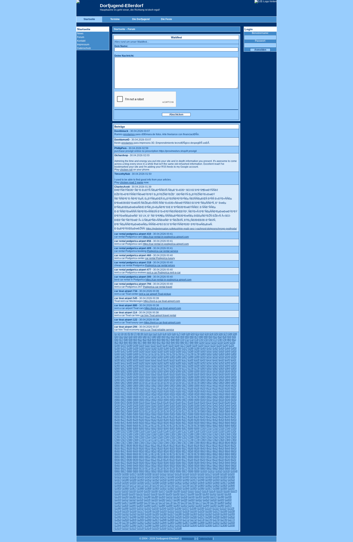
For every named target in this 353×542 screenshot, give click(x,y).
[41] (168, 336)
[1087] (133, 488)
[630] (141, 419)
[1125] (168, 494)
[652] (154, 422)
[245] (233, 362)
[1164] (220, 499)
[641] (209, 419)
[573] (160, 411)
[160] (203, 351)
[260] (203, 365)
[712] (153, 431)
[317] (184, 374)
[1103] (132, 491)
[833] (160, 448)
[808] (129, 445)
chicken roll (126, 169)
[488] (129, 399)
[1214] (117, 511)
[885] (233, 454)
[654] (166, 422)
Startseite (89, 19)
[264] (227, 365)
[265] (233, 365)
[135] (172, 348)
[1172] (162, 502)
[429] (135, 391)
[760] (203, 436)
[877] (184, 454)
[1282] (148, 522)
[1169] (139, 502)
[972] (154, 468)
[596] (178, 414)
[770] (141, 439)
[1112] (198, 491)
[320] (203, 374)
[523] (221, 402)
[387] (123, 385)
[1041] (148, 479)
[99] (196, 342)
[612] (153, 416)
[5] (128, 334)
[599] (197, 414)
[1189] (169, 505)
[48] (201, 336)
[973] (160, 468)
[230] (141, 362)
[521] (209, 402)
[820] (203, 445)
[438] (190, 391)
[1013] (178, 474)
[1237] (170, 514)
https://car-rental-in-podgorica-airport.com (166, 236)
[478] (190, 396)
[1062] (185, 482)
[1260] (223, 516)
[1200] (132, 508)
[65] (159, 339)
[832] (154, 448)
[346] (117, 379)
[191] (148, 356)
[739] (197, 434)
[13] (160, 334)
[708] (129, 431)
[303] (221, 371)
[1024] (140, 476)
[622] (215, 416)
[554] (166, 408)
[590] (141, 414)
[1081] (208, 485)
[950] (141, 465)
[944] (227, 462)
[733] (160, 434)
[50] (210, 336)
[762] (215, 436)
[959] (197, 465)
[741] (209, 434)
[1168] (132, 502)
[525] (233, 402)
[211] (147, 359)
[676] (178, 425)
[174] (166, 354)
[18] (183, 334)
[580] (203, 411)
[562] (215, 408)
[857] (184, 451)
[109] (135, 345)
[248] (129, 365)
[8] (138, 334)
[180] (203, 354)
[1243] (216, 514)
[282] (215, 368)
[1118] (117, 494)
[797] (184, 442)
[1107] (162, 491)
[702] (215, 428)
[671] (148, 425)
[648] (129, 422)
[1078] (185, 485)
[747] (123, 436)
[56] (116, 339)
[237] (184, 362)
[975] (172, 468)
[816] (178, 445)
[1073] (148, 485)
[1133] (227, 494)
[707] (123, 431)
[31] (121, 336)
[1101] (117, 491)
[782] (215, 439)
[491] (148, 399)
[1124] (161, 494)
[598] (190, 414)
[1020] (231, 474)
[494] (166, 399)
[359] (197, 379)
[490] (141, 399)
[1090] (155, 488)
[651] (148, 422)
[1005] (117, 474)
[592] (154, 414)
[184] (227, 354)
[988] (129, 471)
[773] (160, 439)
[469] (135, 396)
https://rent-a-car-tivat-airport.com (161, 301)
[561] (209, 408)
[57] (121, 339)
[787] (123, 442)
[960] (203, 465)
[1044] (170, 479)
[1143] (184, 496)
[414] (166, 388)
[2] (119, 334)
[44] (182, 336)
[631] (148, 419)
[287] (123, 371)
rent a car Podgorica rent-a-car (164, 272)
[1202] (147, 508)
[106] (117, 345)
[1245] (231, 514)
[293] (160, 371)
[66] (163, 339)
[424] (227, 388)
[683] (221, 425)
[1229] (231, 511)
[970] (141, 468)
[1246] (117, 516)
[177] (184, 354)
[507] (123, 402)
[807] (123, 445)
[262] (215, 365)
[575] (172, 411)
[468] (129, 396)
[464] (227, 394)
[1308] (223, 525)
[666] (117, 425)
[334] (166, 376)
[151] (148, 351)
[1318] (178, 528)
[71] (187, 339)
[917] (184, 459)
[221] (209, 359)
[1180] (220, 502)
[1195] (213, 505)
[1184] (132, 505)
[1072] (140, 485)
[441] (209, 391)
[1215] (125, 511)
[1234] (148, 514)
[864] (227, 451)
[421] (209, 388)
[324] (227, 374)
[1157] (169, 499)
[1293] (231, 522)
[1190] (176, 505)
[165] (233, 351)
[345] (233, 376)
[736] (178, 434)
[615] (172, 416)
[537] (184, 405)
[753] (160, 436)
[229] (135, 362)
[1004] (233, 471)
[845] (233, 448)
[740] (203, 434)
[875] (172, 454)
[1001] (211, 471)
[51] (215, 336)
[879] (197, 454)
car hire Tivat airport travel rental (158, 315)
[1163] (213, 499)
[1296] (133, 525)
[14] (164, 334)
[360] (203, 379)
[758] (190, 436)
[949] (135, 465)
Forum (80, 37)
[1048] (201, 479)
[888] (129, 456)
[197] (184, 356)
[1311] (125, 528)
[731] (148, 434)
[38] (154, 336)
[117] (182, 345)
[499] (197, 399)
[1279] (125, 522)
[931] (148, 462)
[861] (209, 451)
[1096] (201, 488)
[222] (215, 359)
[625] (233, 416)
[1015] (193, 474)
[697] (184, 428)
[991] (148, 471)
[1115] (219, 491)
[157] (184, 351)
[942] (215, 462)
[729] (135, 434)
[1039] (133, 479)
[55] (234, 336)
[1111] (191, 491)
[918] (190, 459)
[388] (129, 385)
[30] (116, 336)
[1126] (176, 494)
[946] (117, 465)
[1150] (117, 499)
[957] (184, 465)
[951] (148, 465)
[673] (160, 425)
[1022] (125, 476)
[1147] (213, 496)
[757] (184, 436)
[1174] (176, 502)
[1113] (205, 491)
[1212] (223, 508)
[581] (209, 411)
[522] (215, 402)
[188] (129, 356)
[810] (141, 445)
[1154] (147, 499)
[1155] (154, 499)
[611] (147, 416)
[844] (227, 448)
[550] (141, 408)
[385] (233, 382)
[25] (216, 334)
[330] (141, 376)
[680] (203, 425)
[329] (135, 376)
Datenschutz (84, 48)
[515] (172, 402)
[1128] (191, 494)
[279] (197, 368)
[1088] (140, 488)
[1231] (125, 514)
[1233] (140, 514)
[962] (215, 465)
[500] (203, 399)
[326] (117, 376)
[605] (233, 414)
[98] (192, 342)
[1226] (208, 511)
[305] (233, 371)
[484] (227, 396)
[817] (184, 445)
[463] (221, 394)
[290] (141, 371)
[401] (209, 385)
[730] (141, 434)
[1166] (117, 502)
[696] (178, 428)
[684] (227, 425)
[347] (123, 379)
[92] (163, 342)
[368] (129, 382)
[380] (203, 382)
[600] (203, 414)
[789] (135, 442)
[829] (135, 448)
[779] (197, 439)
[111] (147, 345)
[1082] (216, 485)
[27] (225, 334)
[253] (160, 365)
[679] (197, 425)
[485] (233, 396)
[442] (215, 391)
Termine (115, 19)
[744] (227, 434)
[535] (172, 405)
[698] (190, 428)
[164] (227, 351)
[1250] (148, 516)
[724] (227, 431)
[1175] (184, 502)
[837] (184, 448)
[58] (126, 339)
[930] (141, 462)
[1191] (184, 505)
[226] (117, 362)
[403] (221, 385)
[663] (221, 422)
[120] (200, 345)
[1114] (212, 491)
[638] (190, 419)
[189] (135, 356)
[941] (209, 462)
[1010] (155, 474)
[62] (145, 339)
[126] (117, 348)
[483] (221, 396)
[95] (177, 342)
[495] (172, 399)
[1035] (223, 476)
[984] (227, 468)
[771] (148, 439)
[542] (215, 405)
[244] (227, 362)
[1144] (191, 496)
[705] (233, 428)
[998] (190, 471)
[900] (203, 456)
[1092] (170, 488)
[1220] (163, 511)
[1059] (163, 482)
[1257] (201, 516)
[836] (178, 448)
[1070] (125, 485)
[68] (173, 339)
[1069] (117, 485)
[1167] (125, 502)
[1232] (133, 514)
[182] (215, 354)
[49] (206, 336)
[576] (178, 411)
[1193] (198, 505)
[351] (148, 379)
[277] (184, 368)
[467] (123, 396)
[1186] (147, 505)
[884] (227, 454)
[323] (221, 374)
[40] (163, 336)
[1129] (198, 494)
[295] (172, 371)
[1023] (133, 476)
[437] (184, 391)
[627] (123, 419)
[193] (160, 356)
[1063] (193, 482)
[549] (135, 408)
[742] (215, 434)
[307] (123, 374)
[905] (233, 456)
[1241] (201, 514)
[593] (160, 414)
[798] (190, 442)
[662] (215, 422)
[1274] (208, 519)
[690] (141, 428)
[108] (129, 345)
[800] (203, 442)
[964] (227, 465)
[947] (123, 465)
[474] (166, 396)
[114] (165, 345)
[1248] (133, 516)
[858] (190, 451)
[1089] (148, 488)
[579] (197, 411)
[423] (221, 388)
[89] (149, 342)
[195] (172, 356)
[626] (117, 419)
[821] (209, 445)
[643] (221, 419)
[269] (135, 368)
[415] (172, 388)
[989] (135, 471)
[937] (184, 462)
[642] (215, 419)
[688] (129, 428)
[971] (148, 468)
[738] (190, 434)
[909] (135, 459)
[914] (166, 459)
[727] (123, 434)
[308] (129, 374)
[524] (227, 402)
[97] (187, 342)
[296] (178, 371)
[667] (123, 425)
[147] (123, 351)
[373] (160, 382)
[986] (117, 471)
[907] (123, 459)
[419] (196, 388)
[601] (209, 414)
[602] (215, 414)
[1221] (170, 511)
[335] (172, 376)
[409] (135, 388)
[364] (227, 379)
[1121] (139, 494)
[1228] (223, 511)
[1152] (132, 499)
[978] (190, 468)
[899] (197, 456)
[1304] (193, 525)
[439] (197, 391)
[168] (129, 354)
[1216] (133, 511)
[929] (135, 462)
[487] (123, 399)
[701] (209, 428)
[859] (197, 451)
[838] (190, 448)
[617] (184, 416)
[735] (172, 434)
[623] (221, 416)
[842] (215, 448)
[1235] (155, 514)
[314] (166, 374)
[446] (117, 394)
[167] (123, 354)
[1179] (213, 502)
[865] (233, 451)
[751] (148, 436)
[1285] (170, 522)
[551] (148, 408)
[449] (135, 394)
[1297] (140, 525)
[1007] (133, 474)
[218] (190, 359)
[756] (178, 436)
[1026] (155, 476)
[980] (203, 468)
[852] (154, 451)
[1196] (220, 505)
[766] (117, 439)
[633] (160, 419)
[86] (135, 342)
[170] (141, 354)
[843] (221, 448)
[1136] (132, 496)
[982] (215, 468)
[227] (123, 362)
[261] (209, 365)
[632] (154, 419)
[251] (148, 365)
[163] (221, 351)
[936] (178, 462)
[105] (232, 342)
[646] (117, 422)
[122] (213, 345)
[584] (227, 411)
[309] (135, 374)
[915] (172, 459)
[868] (129, 454)
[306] (117, 374)
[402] (215, 385)
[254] (166, 365)
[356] (178, 379)
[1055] (133, 482)
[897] (184, 456)
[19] (188, 334)
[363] (221, 379)
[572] (154, 411)
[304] (227, 371)
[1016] (200, 474)
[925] (233, 459)
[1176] (191, 502)
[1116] (226, 491)
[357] (184, 379)
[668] (129, 425)
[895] (172, 456)
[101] (208, 342)
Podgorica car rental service (162, 251)
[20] (193, 334)
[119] (194, 345)
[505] (233, 399)
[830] (141, 448)
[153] (160, 351)
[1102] (125, 491)
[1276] (223, 519)
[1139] (154, 496)
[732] (154, 434)
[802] (215, 442)
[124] (225, 345)
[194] (166, 356)
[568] (129, 411)
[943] (221, 462)
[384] (227, 382)
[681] (209, 425)
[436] (178, 391)
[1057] (148, 482)
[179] (197, 354)
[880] (203, 454)
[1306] (208, 525)
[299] (197, 371)
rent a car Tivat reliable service (157, 329)
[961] (209, 465)
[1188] (162, 505)
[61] (140, 339)
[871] (148, 454)
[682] (215, 425)
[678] (190, 425)
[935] (172, 462)
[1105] (147, 491)
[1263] (125, 519)
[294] (166, 371)
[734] (166, 434)
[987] (123, 471)
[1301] (170, 525)
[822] (215, 445)
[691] (148, 428)
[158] (190, 351)
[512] (153, 402)
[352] (154, 379)
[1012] (170, 474)
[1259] (216, 516)
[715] (172, 431)
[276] (178, 368)
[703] (221, 428)
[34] (135, 336)
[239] (197, 362)
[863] (221, 451)
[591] (148, 414)
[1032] (201, 476)
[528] (129, 405)
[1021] (117, 476)
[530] (141, 405)
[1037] (117, 479)
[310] (141, 374)
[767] (123, 439)
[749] (135, 436)
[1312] (132, 528)
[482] (215, 396)
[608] (129, 416)
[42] (173, 336)
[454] (166, 394)
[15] (169, 334)
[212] (153, 359)
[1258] (208, 516)
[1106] (154, 491)
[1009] (148, 474)
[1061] (178, 482)
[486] (117, 399)
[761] (209, 436)
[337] (184, 376)
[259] (197, 365)
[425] (233, 388)
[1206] (177, 508)
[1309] (231, 525)
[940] (203, 462)
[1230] (117, 514)
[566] (117, 411)
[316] (178, 374)
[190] (141, 356)
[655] (172, 422)
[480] (203, 396)
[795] (172, 442)
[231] (148, 362)
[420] (203, 388)
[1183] (125, 505)
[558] (190, 408)
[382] (215, 382)
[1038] (125, 479)
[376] (178, 382)
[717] (184, 431)
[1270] (178, 519)
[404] (227, 385)
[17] (178, 334)
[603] (221, 414)
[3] (122, 334)
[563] (221, 408)
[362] (215, 379)
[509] (135, 402)
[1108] (169, 491)
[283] (221, 368)
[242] (215, 362)
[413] (160, 388)
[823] (221, 445)
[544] (227, 405)
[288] (129, 371)
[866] (117, 454)
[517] (184, 402)
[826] (117, 448)
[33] (130, 336)
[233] (160, 362)
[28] (230, 334)
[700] (203, 428)
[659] (197, 422)
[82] (116, 342)
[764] (227, 436)
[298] (190, 371)
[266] (117, 368)
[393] (160, 385)
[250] (141, 365)
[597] (184, 414)
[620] (203, 416)
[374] (166, 382)
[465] (233, 394)
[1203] (155, 508)
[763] (221, 436)
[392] (154, 385)
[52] (220, 336)
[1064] (201, 482)
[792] (154, 442)
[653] (160, 422)
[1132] (220, 494)
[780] (203, 439)
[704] (227, 428)
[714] (166, 431)
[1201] (140, 508)
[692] (154, 428)
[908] (129, 459)
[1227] (216, 511)
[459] (197, 394)
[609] (135, 416)
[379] (197, 382)
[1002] (218, 471)
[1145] (198, 496)
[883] (221, 454)
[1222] (178, 511)
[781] (209, 439)
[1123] (154, 494)
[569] (135, 411)
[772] (154, 439)
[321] (209, 374)
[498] (190, 399)
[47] (196, 336)
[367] (123, 382)
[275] (172, 368)
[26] (221, 334)
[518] (190, 402)
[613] (160, 416)
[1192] (191, 505)
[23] (207, 334)
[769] (135, 439)
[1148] (220, 496)
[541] (209, 405)
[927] (123, 462)
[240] (203, 362)
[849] (135, 451)
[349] (135, 379)
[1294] (117, 525)
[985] (233, 468)
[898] (190, 456)
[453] (160, 394)
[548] (129, 408)
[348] (129, 379)
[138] (190, 348)
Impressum (83, 44)
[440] (203, 391)
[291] (148, 371)
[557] (184, 408)
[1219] (155, 511)
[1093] (178, 488)
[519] (196, 402)
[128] (129, 348)
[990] (141, 471)
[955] (172, 465)
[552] (154, 408)
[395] (172, 385)
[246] (117, 365)
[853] (160, 451)
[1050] (216, 479)
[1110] (184, 491)
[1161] (198, 499)
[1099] (223, 488)
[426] (117, 391)
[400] (203, 385)
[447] (123, 394)
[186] (117, 356)
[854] (166, 451)
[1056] (140, 482)
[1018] (215, 474)
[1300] (163, 525)
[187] (123, 356)
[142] (215, 348)
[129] (135, 348)
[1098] (216, 488)
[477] (184, 396)
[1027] (163, 476)
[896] (178, 456)
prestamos (129, 134)
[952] (154, 465)
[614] (166, 416)
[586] (117, 414)
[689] (135, 428)
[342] (215, 376)
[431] (148, 391)
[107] (123, 345)
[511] (147, 402)
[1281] (140, 522)
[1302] (178, 525)
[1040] (140, 479)
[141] (209, 348)
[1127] (183, 494)
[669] (135, 425)
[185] (233, 354)
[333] (160, 376)
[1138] (147, 496)
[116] (177, 345)
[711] (147, 431)
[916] (178, 459)
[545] (233, 405)
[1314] (147, 528)
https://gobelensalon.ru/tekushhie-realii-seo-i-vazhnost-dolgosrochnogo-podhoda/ (191, 228)
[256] (178, 365)
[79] (224, 339)
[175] (172, 354)
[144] (227, 348)
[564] (227, 408)
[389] (135, 385)
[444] (227, 391)
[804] (227, 442)
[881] (209, 454)
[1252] (163, 516)
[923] (221, 459)
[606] (117, 416)
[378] (190, 382)
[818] (190, 445)
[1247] (125, 516)
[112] (153, 345)
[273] (160, 368)
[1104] (139, 491)
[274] (166, 368)
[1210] (208, 508)
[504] (227, 399)
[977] (184, 468)
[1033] (208, 476)
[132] (154, 348)
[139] (197, 348)
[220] (203, 359)
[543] (221, 405)
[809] (135, 445)
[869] (135, 454)
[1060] (170, 482)
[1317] (170, 528)
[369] (135, 382)
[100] (201, 342)
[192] (154, 356)
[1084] (231, 485)
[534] (166, 405)
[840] (203, 448)
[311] (147, 374)
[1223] (185, 511)
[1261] (231, 516)
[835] (172, 448)
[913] (160, 459)
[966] (117, 468)
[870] (141, 454)
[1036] (231, 476)
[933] (160, 462)
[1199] (125, 508)
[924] (227, 459)
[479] (197, 396)
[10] (146, 334)
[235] (172, 362)
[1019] (223, 474)
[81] (234, 339)
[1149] (228, 496)
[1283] (155, 522)
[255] (172, 365)
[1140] (162, 496)
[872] (154, 454)
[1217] (140, 511)
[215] (172, 359)
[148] (129, 351)
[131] (148, 348)
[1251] (155, 516)
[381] (209, 382)
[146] (117, 351)
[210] (141, 359)
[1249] (140, 516)
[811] (147, 445)
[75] (206, 339)
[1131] (213, 494)
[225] (233, 359)
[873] (160, 454)
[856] (178, 451)
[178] (190, 354)
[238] (190, 362)
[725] (233, 431)
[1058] (155, 482)
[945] (233, 462)
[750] (141, 436)
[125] (231, 345)
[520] (203, 402)
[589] (135, 414)
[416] (178, 388)
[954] (166, 465)
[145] (233, 348)
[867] (123, 454)
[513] (160, 402)
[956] (178, 465)
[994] (166, 471)
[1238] (178, 514)
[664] (227, 422)
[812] (153, 445)
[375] (172, 382)
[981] (209, 468)
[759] (197, 436)
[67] (168, 339)
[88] (145, 342)
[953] (160, 465)
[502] (215, 399)
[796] (178, 442)
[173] (160, 354)
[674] (166, 425)
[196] (178, 356)
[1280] (133, 522)
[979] (197, 468)
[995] (172, 471)
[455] (172, 394)
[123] (219, 345)
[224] (227, 359)
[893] (160, 456)
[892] (154, 456)
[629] (135, 419)
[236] (178, 362)
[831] (148, 448)
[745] (233, 434)
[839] (197, 448)
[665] (233, 422)
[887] (123, 456)
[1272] (193, 519)
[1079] (193, 485)
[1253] (170, 516)
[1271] (185, 519)
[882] (215, 454)
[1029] (178, 476)
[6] (132, 334)
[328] (129, 376)
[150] (141, 351)
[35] (140, 336)
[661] (209, 422)
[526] (117, 405)
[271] (148, 368)
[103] (220, 342)
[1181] (228, 502)
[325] (233, 374)
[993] (160, 471)
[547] (123, 408)
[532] (154, 405)
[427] (123, 391)
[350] (141, 379)
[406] (117, 388)
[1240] (193, 514)
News (80, 33)
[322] (215, 374)
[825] (233, 445)
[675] (172, 425)
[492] (154, 399)
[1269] (170, 519)
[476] (178, 396)
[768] (129, 439)
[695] (172, 428)
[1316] (163, 528)
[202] (215, 356)
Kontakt (81, 40)
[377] (184, 382)
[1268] (163, 519)
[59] (130, 339)
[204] (227, 356)
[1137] (139, 496)
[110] (141, 345)
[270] (141, 368)
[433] (160, 391)
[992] (154, 471)
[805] (233, 442)
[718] (190, 431)
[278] (190, 368)
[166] (117, 354)
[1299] (155, 525)
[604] (227, 414)
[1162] (206, 499)
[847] (123, 451)
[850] (141, 451)
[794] (166, 442)
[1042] (155, 479)
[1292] (223, 522)
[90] (154, 342)
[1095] (193, 488)
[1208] (193, 508)
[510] (141, 402)
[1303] (185, 525)
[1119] (125, 494)
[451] (148, 394)
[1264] (133, 519)
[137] (184, 348)
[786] (117, 442)
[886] (117, 456)
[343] (221, 376)
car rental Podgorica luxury (160, 258)
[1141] (169, 496)
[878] (190, 454)
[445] (233, 391)
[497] (184, 399)
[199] (197, 356)
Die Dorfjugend (141, 19)
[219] (196, 359)
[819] (196, 445)
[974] (166, 468)
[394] (166, 385)
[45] (187, 336)
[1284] (163, 522)
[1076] (170, 485)
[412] (153, 388)
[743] (221, 434)
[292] (154, 371)
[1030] (185, 476)
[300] (203, 371)
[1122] (146, 494)
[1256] (193, 516)
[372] (154, 382)
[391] (148, 385)
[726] (117, 434)
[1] (115, 334)
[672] (154, 425)
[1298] (148, 525)
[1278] (117, 522)
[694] (166, 428)
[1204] (162, 508)
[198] (190, 356)
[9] (142, 334)
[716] (178, 431)
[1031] (193, 476)
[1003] (226, 471)
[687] (123, 428)
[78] (220, 339)
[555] (172, 408)
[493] (160, 399)
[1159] (184, 499)
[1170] (147, 502)
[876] (178, 454)
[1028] (170, 476)
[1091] (163, 488)
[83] (121, 342)
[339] (197, 376)
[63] (149, 339)
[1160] (191, 499)
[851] (148, 451)
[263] (221, 365)
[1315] (155, 528)
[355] (172, 379)
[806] (117, 445)
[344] (227, 376)
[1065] (208, 482)
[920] (203, 459)
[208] (129, 359)
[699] (197, 428)
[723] (221, 431)
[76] (210, 339)
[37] (149, 336)
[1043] (163, 479)
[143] (221, 348)
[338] (190, 376)
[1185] (139, 505)
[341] (209, 376)
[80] (229, 339)
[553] (160, 408)
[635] (172, 419)
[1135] (125, 496)
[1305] (201, 525)
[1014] (185, 474)
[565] (233, 408)
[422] (215, 388)
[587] (123, 414)
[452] (154, 394)
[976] (178, 468)
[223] (221, 359)
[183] (221, 354)
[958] (190, 465)
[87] (140, 342)
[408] (129, 388)
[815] (172, 445)
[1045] (178, 479)
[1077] (178, 485)
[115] (171, 345)
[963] (221, 465)
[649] (135, 422)
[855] (172, 451)
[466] (117, 396)
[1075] (163, 485)
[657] (184, 422)
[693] (160, 428)
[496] (178, 399)
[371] (148, 382)
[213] (160, 359)
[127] (123, 348)
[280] (203, 368)
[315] (172, 374)
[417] (184, 388)
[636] (178, 419)
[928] (129, 462)
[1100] (231, 488)
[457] (184, 394)
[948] (129, 465)
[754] (166, 436)
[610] (141, 416)
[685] (233, 425)
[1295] (125, 525)
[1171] (154, 502)
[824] (227, 445)
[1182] (117, 505)
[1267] (155, 519)
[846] (117, 451)
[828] (129, 448)
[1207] (185, 508)
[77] (215, 339)
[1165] (228, 499)
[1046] (185, 479)
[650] (141, 422)
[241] (209, 362)
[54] (229, 336)
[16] (174, 334)
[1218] (148, 511)
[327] (123, 376)
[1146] (206, 496)
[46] (192, 336)
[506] (117, 402)
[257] (184, 365)
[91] (159, 342)
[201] (209, 356)
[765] (233, 436)
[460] (203, 394)
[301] (209, 371)
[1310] (117, 528)
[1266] (148, 519)
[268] (129, 368)
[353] (160, 379)
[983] (221, 468)
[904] (227, 456)
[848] (129, 451)
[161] (209, 351)
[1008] (140, 474)
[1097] (208, 488)
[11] (150, 334)
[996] (178, 471)
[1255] (185, 516)
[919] (196, 459)
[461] (209, 394)
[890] (141, 456)
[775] (172, 439)
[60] (135, 339)
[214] (166, 359)
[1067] (223, 482)
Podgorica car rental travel (157, 286)
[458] (190, 394)
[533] (160, 405)
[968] (129, 468)
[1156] (162, 499)
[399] (197, 385)
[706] (117, 431)
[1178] (206, 502)
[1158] (176, 499)
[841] (209, 448)
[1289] (201, 522)
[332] (154, 376)
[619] (196, 416)
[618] (190, 416)
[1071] (133, 485)
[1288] (193, 522)
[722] (215, 431)
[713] (160, 431)
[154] (166, 351)
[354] (166, 379)
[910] (141, 459)
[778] (190, 439)
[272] (154, 368)
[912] (153, 459)
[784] (227, 439)
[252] (154, 365)
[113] (159, 345)
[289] (135, 371)
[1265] (140, 519)
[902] (215, 456)
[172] (154, 354)
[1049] (208, 479)
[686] (117, 428)
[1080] (201, 485)
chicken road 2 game (131, 182)
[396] (178, 385)
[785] (233, 439)
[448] (129, 394)
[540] (203, 405)
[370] (141, 382)
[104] (226, 342)
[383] (221, 382)
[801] (209, 442)
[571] (148, 411)
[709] (135, 431)
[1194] (206, 505)
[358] (190, 379)
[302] (215, 371)
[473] (160, 396)
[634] (166, 419)
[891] (148, 456)
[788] (129, 442)
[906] (117, 459)
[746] (117, 436)
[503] (221, 399)
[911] (147, 459)
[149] (135, 351)
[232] (154, 362)
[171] (148, 354)
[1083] (223, 485)
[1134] (117, 496)
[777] (184, 439)
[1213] (230, 508)
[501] (209, 399)
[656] (178, 422)
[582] (215, 411)
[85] (130, 342)
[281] (209, 368)
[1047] (193, 479)
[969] (135, 468)
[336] (178, 376)
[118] (188, 345)
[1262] (117, 519)
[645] (233, 419)
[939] (197, 462)
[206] (117, 359)
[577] (184, 411)
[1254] (178, 516)
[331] (148, 376)
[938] (190, 462)
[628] (129, 419)
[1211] (215, 508)
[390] (141, 385)
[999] (197, 471)
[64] (154, 339)
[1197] (228, 505)
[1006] (125, 474)
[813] (160, 445)
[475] (172, 396)
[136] (178, 348)
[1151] (125, 499)
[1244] (223, 514)
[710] (141, 431)
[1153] (139, 499)
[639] (197, 419)
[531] (148, 405)
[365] (233, 379)
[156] (178, 351)
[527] (123, 405)
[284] (227, 368)
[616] (178, 416)
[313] (160, 374)
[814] (166, 445)
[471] (148, 396)
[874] (166, 454)
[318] (190, 374)
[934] (166, 462)
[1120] (132, 494)
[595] (172, 414)
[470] (141, 396)
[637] (184, 419)
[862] (215, 451)
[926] (117, 462)
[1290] (208, 522)
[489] (135, 399)
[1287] (185, 522)
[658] (190, 422)
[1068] (231, 482)
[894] (166, 456)
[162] (215, 351)
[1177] (198, 502)
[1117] (233, 491)
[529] (135, 405)
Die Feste (166, 19)
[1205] (170, 508)
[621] (209, 416)
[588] (129, 414)
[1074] (155, 485)
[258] (190, 365)
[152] (154, 351)
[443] (221, 391)
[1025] (148, 476)
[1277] (231, 519)
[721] (209, 431)
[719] (196, 431)
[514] (166, 402)
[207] (123, 359)
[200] (203, 356)
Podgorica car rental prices (160, 265)
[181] (209, 354)
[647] (123, 422)
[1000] (203, 471)
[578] (190, 411)
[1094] (185, 488)
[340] (203, 376)
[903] (221, 456)
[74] (201, 339)
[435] (172, 391)
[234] (166, 362)
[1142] (176, 496)
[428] (129, 391)
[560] (203, 408)
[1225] (201, 511)
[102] (214, 342)
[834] (166, 448)
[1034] (216, 476)
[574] (166, 411)
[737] (184, 434)
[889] (135, 456)
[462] (215, 394)
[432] (154, 391)
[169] (135, 354)
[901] (209, 456)
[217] (184, 359)
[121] (207, 345)
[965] (233, 465)
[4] (125, 334)
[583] (221, 411)
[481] (209, 396)
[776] (178, 439)
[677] (184, 425)
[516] (178, 402)
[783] (221, 439)
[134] (166, 348)
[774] (166, 439)
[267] (123, 368)
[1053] (117, 482)
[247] (123, 365)
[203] (221, 356)
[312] (153, 374)
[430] (141, 391)
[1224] (193, 511)
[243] (221, 362)
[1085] (117, 488)
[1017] (208, 474)
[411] (147, 388)
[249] (135, 365)
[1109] (176, 491)
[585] (233, 411)
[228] (129, 362)
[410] (141, 388)
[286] (117, 371)
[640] (203, 419)
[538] (190, 405)
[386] (117, 385)
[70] (182, 339)
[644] (227, 419)
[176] (178, 354)
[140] (203, 348)
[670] (141, 425)
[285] (233, 368)
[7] (135, 334)
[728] (129, 434)
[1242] (208, 514)
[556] (178, 408)
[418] (190, 388)
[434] (166, 391)
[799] (197, 442)
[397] (184, 385)
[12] (155, 334)
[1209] (200, 508)
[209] (135, 359)
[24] (211, 334)
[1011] (163, 474)
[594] (166, 414)
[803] (221, 442)
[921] (209, 459)
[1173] (169, 502)
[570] (141, 411)
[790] (141, 442)
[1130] (205, 494)
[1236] (163, 514)
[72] (192, 339)
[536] (178, 405)
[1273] (201, 519)
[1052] (231, 479)
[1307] (216, 525)
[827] (123, 448)
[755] (172, 436)
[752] (154, 436)
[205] (233, 356)
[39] (159, 336)
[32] (126, 336)
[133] (160, 348)
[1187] (154, 505)
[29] (235, 334)
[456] (178, 394)
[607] (123, 416)
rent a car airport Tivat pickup (155, 294)
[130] (141, 348)
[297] (184, 371)
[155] (172, 351)
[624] (227, 416)
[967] (123, 468)
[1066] (216, 482)
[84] (126, 342)
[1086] (125, 488)
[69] (177, 339)
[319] (196, 374)
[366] (117, 382)
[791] (148, 442)
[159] (197, 351)
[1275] (216, 519)
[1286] (178, 522)
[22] (202, 334)
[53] (224, 336)
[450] (141, 394)
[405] (233, 385)
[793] (160, 442)
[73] (196, 339)
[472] (154, 396)
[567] (123, 411)
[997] (184, 471)
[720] (203, 431)
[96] (182, 342)
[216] (178, 359)
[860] (203, 451)
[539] (197, 405)
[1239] (185, 514)
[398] (190, 385)
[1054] (125, 482)
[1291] (216, 522)
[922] (215, 459)
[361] (209, 379)
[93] (168, 342)
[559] (197, 408)
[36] (145, 336)
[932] (154, 462)
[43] (177, 336)
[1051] (223, 479)
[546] (117, 408)
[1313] (140, 528)
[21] (197, 334)
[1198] (117, 508)
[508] (129, 402)
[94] (173, 342)
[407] (123, 388)
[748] (129, 436)
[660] (203, 422)
